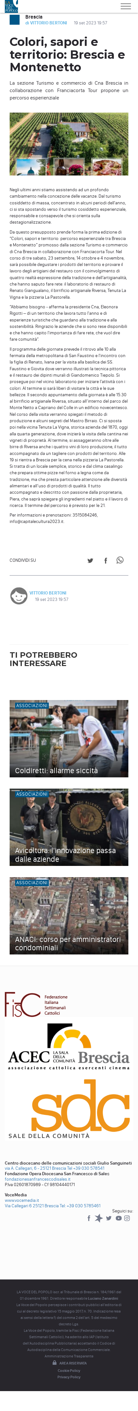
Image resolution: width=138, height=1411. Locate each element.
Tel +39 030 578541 (85, 1168)
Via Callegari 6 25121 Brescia (32, 1206)
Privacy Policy (69, 1377)
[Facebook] (89, 1221)
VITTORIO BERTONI (48, 593)
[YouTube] (119, 1221)
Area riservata (73, 1363)
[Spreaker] (99, 1221)
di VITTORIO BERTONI (46, 23)
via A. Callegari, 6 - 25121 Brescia (35, 1168)
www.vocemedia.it (22, 1200)
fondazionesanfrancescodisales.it (38, 1179)
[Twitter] (109, 1221)
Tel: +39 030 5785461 (80, 1206)
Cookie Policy (69, 1370)
